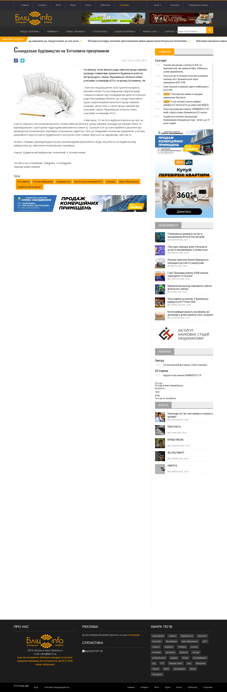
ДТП (205, 641)
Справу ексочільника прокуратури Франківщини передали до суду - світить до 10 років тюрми (186, 120)
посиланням (133, 635)
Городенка (157, 674)
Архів (157, 5)
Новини (25, 5)
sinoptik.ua (171, 398)
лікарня (156, 647)
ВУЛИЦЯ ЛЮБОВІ (175, 439)
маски (193, 669)
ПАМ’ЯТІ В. (172, 465)
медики (173, 658)
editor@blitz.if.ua (48, 654)
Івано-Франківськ (129, 181)
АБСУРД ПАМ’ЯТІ (176, 452)
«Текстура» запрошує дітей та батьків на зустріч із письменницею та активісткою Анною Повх (188, 248)
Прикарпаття (187, 636)
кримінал (169, 647)
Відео (73, 5)
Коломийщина (199, 658)
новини (172, 636)
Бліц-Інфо (156, 641)
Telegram (49, 163)
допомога (170, 652)
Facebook (36, 163)
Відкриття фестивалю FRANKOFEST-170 (182, 375)
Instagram (65, 163)
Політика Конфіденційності (57, 687)
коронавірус (158, 636)
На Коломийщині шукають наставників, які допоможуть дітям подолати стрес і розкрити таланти (190, 313)
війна (166, 669)
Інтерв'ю (42, 5)
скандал (110, 181)
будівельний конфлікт (29, 187)
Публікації (105, 5)
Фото (58, 5)
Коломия (156, 652)
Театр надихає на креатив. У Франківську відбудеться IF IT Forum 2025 (188, 300)
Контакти (174, 5)
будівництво (63, 181)
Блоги (88, 5)
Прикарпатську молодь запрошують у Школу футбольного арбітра (190, 287)
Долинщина (179, 669)
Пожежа (182, 647)
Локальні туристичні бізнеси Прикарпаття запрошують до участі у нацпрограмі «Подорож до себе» (188, 261)
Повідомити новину (198, 5)
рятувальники (158, 658)
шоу (189, 663)
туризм (155, 669)
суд (153, 663)
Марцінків (200, 663)
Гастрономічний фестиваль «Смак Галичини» (185, 365)
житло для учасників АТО (88, 181)
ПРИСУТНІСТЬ (174, 426)
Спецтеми (124, 5)
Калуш (185, 658)
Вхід (36, 687)
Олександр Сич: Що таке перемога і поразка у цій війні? (190, 415)
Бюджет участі (175, 663)
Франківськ (171, 641)
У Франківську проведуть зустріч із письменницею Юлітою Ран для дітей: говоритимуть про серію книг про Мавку (187, 235)
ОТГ (162, 663)
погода (196, 652)
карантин (202, 636)
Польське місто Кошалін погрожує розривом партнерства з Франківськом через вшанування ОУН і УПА (185, 79)
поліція (194, 647)
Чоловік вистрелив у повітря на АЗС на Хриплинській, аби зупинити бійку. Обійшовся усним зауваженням (185, 68)
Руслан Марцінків (43, 181)
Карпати (183, 652)
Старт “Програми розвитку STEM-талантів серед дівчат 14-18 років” (188, 274)
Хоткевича (23, 181)
